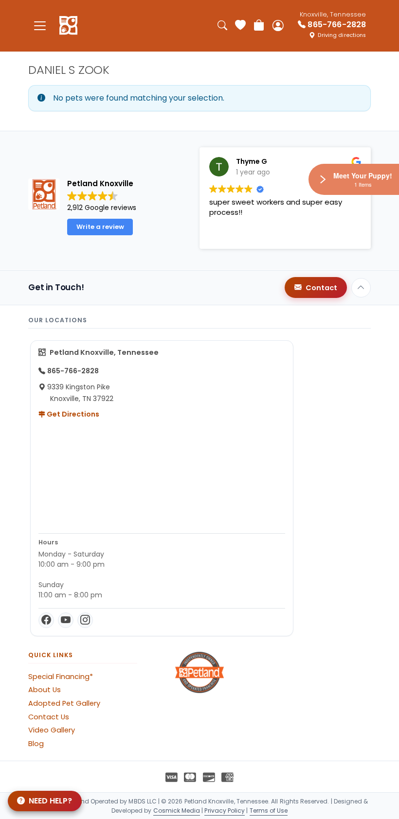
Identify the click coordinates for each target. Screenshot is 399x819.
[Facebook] (46, 620)
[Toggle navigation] (40, 25)
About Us (44, 690)
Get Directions (72, 414)
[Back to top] (361, 287)
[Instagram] (85, 620)
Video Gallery (51, 730)
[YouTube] (65, 620)
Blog (36, 744)
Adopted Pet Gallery (64, 703)
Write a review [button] (100, 226)
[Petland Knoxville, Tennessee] (68, 25)
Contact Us (48, 717)
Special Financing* (60, 676)
